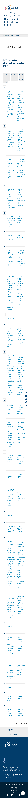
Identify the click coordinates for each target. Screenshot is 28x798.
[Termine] (26, 402)
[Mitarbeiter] (26, 395)
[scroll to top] (23, 793)
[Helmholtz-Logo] (14, 795)
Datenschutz (14, 789)
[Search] (19, 15)
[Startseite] (4, 35)
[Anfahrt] (26, 405)
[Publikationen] (26, 399)
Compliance (14, 792)
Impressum (14, 787)
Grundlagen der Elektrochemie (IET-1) (12, 22)
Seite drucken (15, 730)
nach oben (15, 734)
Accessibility (14, 790)
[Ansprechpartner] (26, 392)
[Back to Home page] (11, 7)
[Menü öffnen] (22, 15)
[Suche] (19, 15)
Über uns (8, 35)
